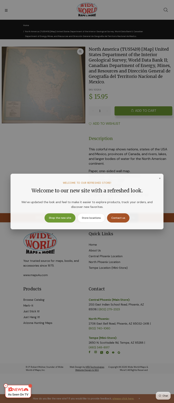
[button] (18, 391)
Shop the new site (60, 218)
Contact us (118, 218)
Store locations (91, 218)
